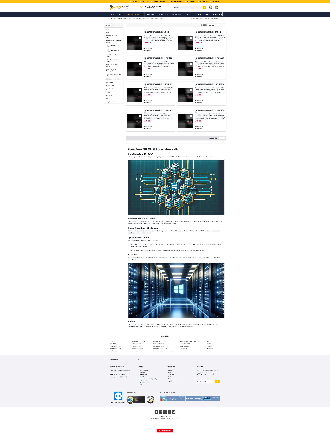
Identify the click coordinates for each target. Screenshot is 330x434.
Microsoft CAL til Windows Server (113, 41)
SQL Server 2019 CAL (137, 351)
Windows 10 (210, 348)
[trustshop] (150, 400)
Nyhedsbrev (171, 374)
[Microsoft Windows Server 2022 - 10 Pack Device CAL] (185, 95)
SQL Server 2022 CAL (137, 348)
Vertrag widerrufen (166, 430)
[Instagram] (173, 412)
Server (107, 32)
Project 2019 (183, 351)
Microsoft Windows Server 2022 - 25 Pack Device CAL (209, 111)
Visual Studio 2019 (185, 346)
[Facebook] (156, 412)
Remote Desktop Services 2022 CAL (162, 351)
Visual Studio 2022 (185, 343)
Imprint (170, 381)
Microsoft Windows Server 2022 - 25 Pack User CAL (158, 111)
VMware (209, 351)
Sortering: (204, 25)
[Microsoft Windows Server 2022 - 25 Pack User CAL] (134, 121)
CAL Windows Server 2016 (113, 60)
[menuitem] (190, 2)
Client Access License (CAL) (112, 36)
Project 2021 (183, 348)
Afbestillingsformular (145, 383)
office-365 (170, 372)
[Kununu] (169, 412)
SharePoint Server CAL (112, 79)
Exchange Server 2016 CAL (160, 348)
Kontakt (141, 376)
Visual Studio (109, 82)
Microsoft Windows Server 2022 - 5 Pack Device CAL (209, 59)
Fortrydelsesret (143, 381)
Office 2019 (113, 343)
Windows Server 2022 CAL (117, 351)
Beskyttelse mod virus (112, 102)
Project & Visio (110, 85)
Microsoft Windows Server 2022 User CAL (156, 32)
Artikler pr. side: (213, 138)
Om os (169, 376)
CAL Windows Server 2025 (113, 46)
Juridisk (170, 370)
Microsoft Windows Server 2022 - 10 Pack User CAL (158, 85)
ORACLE (108, 98)
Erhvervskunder (143, 370)
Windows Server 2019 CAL (139, 341)
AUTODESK (109, 95)
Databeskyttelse (172, 379)
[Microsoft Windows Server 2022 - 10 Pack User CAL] (134, 95)
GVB (140, 385)
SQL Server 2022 (136, 343)
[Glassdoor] (165, 412)
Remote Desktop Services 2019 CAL (189, 341)
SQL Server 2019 (136, 346)
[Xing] (160, 412)
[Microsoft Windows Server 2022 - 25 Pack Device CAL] (185, 121)
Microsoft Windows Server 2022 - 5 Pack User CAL (158, 59)
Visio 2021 (209, 341)
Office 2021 (113, 341)
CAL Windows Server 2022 (113, 50)
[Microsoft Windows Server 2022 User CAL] (134, 43)
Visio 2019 (209, 343)
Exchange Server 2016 (159, 343)
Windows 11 (210, 346)
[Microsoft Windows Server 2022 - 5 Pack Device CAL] (185, 69)
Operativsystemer (111, 89)
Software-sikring (143, 374)
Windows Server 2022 (116, 346)
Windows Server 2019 (116, 348)
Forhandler (142, 372)
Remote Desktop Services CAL (113, 75)
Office (107, 29)
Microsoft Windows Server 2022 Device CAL (208, 32)
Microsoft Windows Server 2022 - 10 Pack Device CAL (209, 85)
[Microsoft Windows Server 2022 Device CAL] (185, 43)
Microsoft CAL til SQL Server (112, 65)
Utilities (108, 92)
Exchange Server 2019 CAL (160, 346)
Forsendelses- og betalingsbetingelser (149, 379)
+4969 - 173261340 (117, 375)
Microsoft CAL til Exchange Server (111, 70)
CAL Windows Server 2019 (113, 55)
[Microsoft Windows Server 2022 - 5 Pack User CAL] (134, 69)
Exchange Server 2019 (159, 341)
